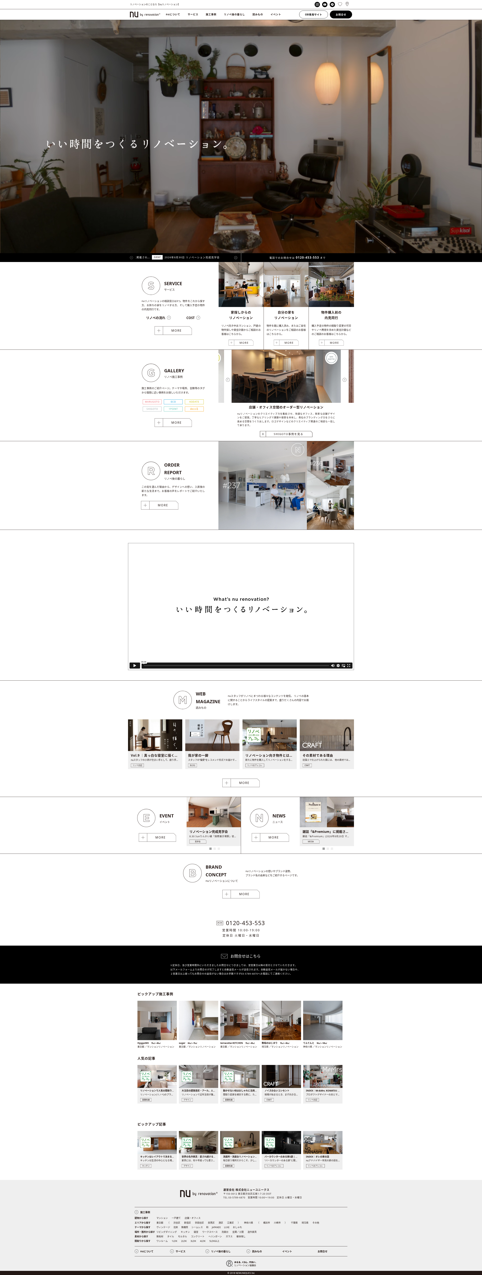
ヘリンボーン (215, 1236)
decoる (194, 409)
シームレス (197, 1227)
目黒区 (211, 1222)
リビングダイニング (166, 1232)
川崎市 (277, 1222)
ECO (173, 401)
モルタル (182, 1236)
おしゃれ (237, 1227)
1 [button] (210, 849)
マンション (162, 1218)
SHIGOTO (152, 409)
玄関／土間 (238, 1232)
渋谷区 (176, 1222)
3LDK (193, 1241)
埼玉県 (305, 1222)
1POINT (173, 409)
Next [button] (235, 257)
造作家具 (252, 1232)
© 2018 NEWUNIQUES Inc (241, 1273)
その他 (315, 1222)
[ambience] (330, 484)
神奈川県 (248, 1222)
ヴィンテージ (163, 1227)
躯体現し (241, 1236)
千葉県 (294, 1222)
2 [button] (215, 849)
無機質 (184, 1227)
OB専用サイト (313, 14)
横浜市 (266, 1222)
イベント (276, 14)
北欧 (175, 1227)
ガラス (229, 1236)
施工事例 (211, 14)
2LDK (184, 1241)
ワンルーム (162, 1241)
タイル (170, 1236)
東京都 (159, 1222)
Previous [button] (131, 257)
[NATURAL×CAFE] (330, 528)
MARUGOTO (152, 401)
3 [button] (219, 849)
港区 (221, 1222)
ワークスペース (210, 1232)
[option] (183, 257)
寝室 (196, 1232)
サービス (193, 14)
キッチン (185, 1232)
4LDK (202, 1241)
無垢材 (159, 1236)
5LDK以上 (214, 1241)
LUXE (227, 1227)
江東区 (230, 1222)
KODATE (194, 401)
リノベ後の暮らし (234, 14)
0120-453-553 (307, 257)
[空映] (262, 528)
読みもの (257, 14)
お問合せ (341, 14)
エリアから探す (142, 1222)
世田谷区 (199, 1222)
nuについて (173, 14)
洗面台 (225, 1232)
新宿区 (187, 1222)
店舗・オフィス (193, 1218)
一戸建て (176, 1218)
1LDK (174, 1241)
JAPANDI (216, 1227)
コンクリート (197, 1236)
